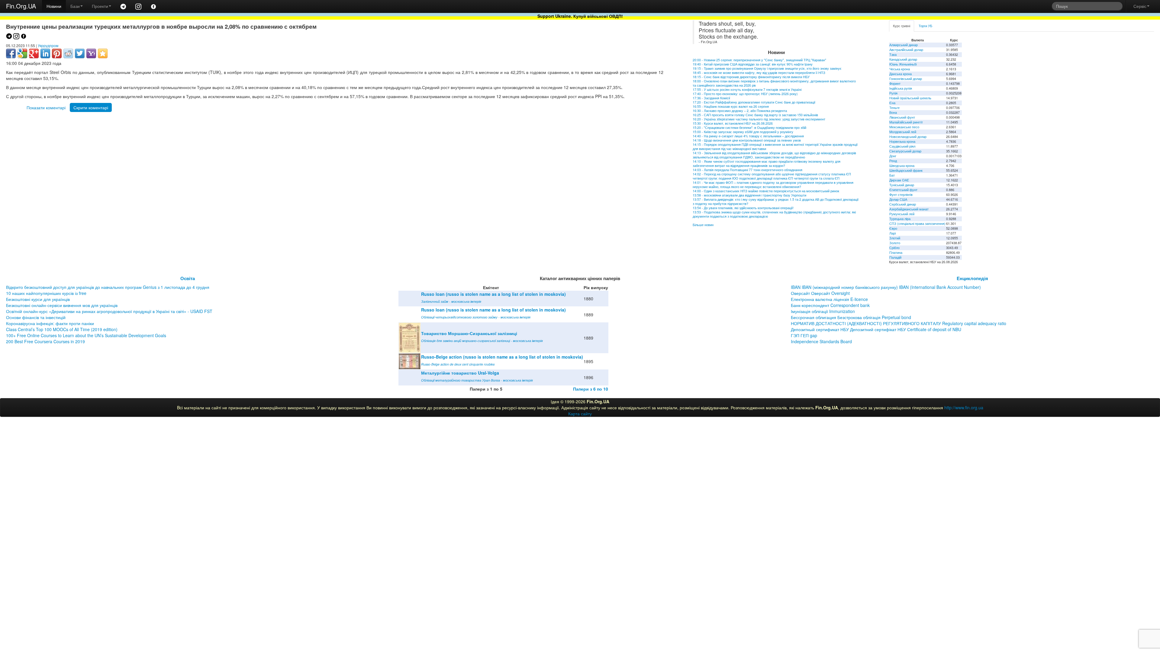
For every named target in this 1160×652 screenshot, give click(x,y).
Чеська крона (899, 69)
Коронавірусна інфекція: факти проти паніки (50, 323)
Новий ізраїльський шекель (910, 98)
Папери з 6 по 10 (590, 389)
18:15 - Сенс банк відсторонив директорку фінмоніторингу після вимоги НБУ (751, 77)
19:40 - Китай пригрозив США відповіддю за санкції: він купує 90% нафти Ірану (753, 64)
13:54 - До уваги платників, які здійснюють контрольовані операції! (743, 208)
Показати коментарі (46, 107)
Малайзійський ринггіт (906, 122)
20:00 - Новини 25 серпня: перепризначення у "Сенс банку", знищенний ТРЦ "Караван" (759, 60)
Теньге (894, 107)
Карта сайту (580, 414)
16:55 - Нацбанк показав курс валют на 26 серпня (731, 106)
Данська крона (900, 74)
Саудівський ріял (902, 146)
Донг (892, 156)
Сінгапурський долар (905, 151)
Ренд (893, 160)
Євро (893, 228)
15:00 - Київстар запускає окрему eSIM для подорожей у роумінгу (743, 131)
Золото (894, 243)
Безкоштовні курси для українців (38, 299)
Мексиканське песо (904, 127)
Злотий (894, 238)
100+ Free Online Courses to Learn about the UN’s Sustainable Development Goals (86, 335)
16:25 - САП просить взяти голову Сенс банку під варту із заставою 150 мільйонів (755, 115)
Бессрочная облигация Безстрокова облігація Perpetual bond (851, 317)
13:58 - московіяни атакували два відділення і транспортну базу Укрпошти (749, 195)
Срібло (894, 247)
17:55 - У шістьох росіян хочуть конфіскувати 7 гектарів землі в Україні (747, 89)
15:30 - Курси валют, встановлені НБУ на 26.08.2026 (733, 123)
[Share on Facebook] (11, 53)
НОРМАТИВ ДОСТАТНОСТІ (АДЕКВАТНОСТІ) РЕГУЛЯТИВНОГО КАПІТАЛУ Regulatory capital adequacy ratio (898, 323)
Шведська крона (901, 165)
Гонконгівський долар (905, 78)
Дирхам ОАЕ (899, 180)
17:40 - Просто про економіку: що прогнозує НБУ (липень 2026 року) (745, 93)
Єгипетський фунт (903, 189)
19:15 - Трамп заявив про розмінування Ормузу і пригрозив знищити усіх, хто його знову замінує (767, 68)
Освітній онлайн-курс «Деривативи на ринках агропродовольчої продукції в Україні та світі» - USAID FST (109, 311)
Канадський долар (903, 59)
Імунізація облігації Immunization (823, 311)
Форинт (895, 83)
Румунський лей (901, 214)
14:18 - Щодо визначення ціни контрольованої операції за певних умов (747, 140)
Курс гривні (901, 26)
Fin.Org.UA (21, 6)
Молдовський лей (902, 131)
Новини (54, 6)
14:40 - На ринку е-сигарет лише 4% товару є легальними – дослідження (748, 136)
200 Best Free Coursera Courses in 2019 (45, 341)
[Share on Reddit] (68, 53)
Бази (75, 6)
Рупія (893, 93)
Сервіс (1139, 6)
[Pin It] (57, 53)
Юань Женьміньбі (903, 64)
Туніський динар (901, 185)
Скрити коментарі (90, 107)
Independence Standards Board (821, 341)
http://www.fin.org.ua (963, 407)
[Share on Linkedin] (45, 53)
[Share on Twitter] (80, 53)
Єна (892, 103)
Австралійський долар (906, 49)
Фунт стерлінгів (901, 194)
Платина (895, 252)
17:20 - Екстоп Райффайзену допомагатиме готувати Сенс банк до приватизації (754, 102)
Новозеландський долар (907, 136)
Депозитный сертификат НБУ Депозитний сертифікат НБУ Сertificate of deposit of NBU (876, 329)
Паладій (895, 257)
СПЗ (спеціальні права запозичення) (917, 223)
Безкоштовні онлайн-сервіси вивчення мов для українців (62, 305)
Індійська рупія (900, 88)
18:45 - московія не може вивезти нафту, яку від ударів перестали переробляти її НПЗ (759, 72)
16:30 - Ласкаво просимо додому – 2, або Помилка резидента (740, 110)
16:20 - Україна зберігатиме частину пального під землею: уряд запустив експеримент (759, 119)
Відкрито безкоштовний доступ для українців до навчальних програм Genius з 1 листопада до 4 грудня (107, 287)
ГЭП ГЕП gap (804, 335)
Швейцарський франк (906, 170)
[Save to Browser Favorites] (103, 53)
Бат (892, 175)
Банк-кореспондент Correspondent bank (830, 305)
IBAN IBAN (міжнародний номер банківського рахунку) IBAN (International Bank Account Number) (886, 287)
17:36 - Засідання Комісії (711, 98)
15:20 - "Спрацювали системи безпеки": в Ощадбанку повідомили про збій (749, 127)
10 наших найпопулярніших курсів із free (46, 293)
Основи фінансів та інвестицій (36, 317)
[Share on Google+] (34, 53)
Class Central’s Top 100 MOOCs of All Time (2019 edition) (62, 329)
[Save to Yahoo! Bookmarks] (91, 53)
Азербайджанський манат (909, 209)
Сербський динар (902, 204)
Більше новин (703, 224)
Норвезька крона (902, 141)
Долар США (898, 199)
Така (893, 54)
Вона (893, 112)
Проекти (100, 6)
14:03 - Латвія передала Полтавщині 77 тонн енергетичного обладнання (747, 170)
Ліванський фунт (902, 117)
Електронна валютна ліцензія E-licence (829, 299)
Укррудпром (48, 45)
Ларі (892, 233)
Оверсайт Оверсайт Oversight (820, 293)
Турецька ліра (899, 218)
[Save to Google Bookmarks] (22, 53)
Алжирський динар (903, 45)
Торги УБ (925, 26)
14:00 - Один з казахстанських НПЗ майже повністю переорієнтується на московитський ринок (766, 191)
